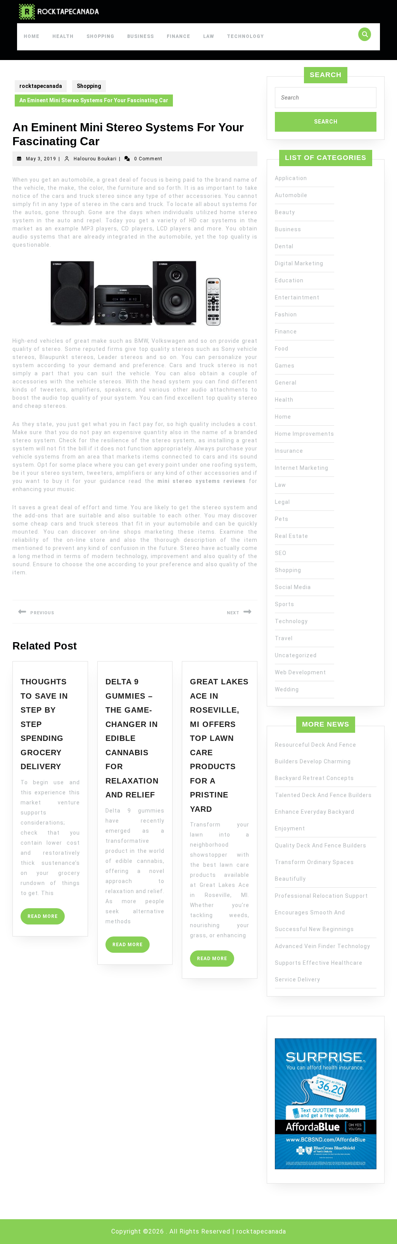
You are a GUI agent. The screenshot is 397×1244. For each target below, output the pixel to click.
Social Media (293, 587)
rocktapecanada (40, 86)
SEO (281, 553)
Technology (245, 36)
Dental (284, 246)
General (286, 383)
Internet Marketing (301, 468)
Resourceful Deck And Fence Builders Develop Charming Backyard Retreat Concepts (315, 761)
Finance (178, 36)
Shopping (100, 36)
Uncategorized (296, 655)
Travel (284, 638)
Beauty (285, 212)
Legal (282, 502)
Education (289, 280)
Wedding (287, 689)
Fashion (286, 314)
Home (32, 36)
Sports (284, 604)
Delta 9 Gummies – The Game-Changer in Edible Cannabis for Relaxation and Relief (132, 738)
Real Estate (291, 536)
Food (281, 348)
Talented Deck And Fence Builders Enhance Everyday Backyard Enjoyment (323, 812)
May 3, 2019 (41, 159)
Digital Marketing (299, 263)
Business (140, 36)
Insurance (289, 451)
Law (208, 36)
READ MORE (46, 918)
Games (285, 366)
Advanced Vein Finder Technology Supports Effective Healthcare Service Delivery (322, 963)
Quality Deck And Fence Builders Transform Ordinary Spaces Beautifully (320, 862)
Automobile (291, 195)
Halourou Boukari (95, 159)
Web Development (300, 672)
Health (63, 36)
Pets (281, 519)
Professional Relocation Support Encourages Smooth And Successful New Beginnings (321, 912)
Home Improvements (304, 434)
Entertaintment (297, 297)
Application (291, 178)
